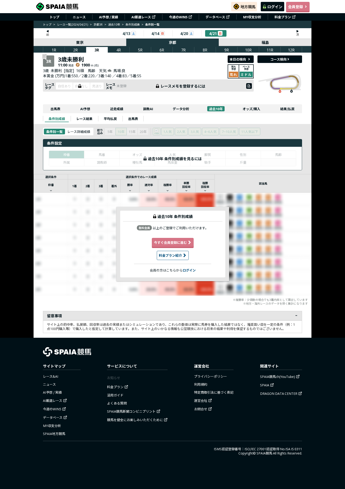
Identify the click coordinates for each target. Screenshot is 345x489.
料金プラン (283, 17)
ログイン (274, 6)
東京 (80, 42)
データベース (215, 17)
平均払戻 (110, 118)
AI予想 (85, 108)
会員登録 (295, 6)
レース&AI (50, 376)
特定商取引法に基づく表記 (214, 392)
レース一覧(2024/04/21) (72, 24)
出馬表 (55, 108)
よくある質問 (117, 403)
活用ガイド (115, 395)
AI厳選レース (141, 17)
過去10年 (114, 24)
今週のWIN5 (178, 17)
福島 (265, 42)
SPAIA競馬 (264, 453)
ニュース (79, 17)
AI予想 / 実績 (108, 17)
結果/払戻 (287, 108)
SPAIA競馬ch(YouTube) (277, 376)
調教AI (148, 108)
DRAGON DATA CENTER (278, 393)
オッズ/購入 (251, 108)
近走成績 (116, 108)
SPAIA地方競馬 (54, 433)
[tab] (57, 118)
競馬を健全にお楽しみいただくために (135, 420)
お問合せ (200, 409)
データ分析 (181, 108)
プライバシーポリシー (210, 376)
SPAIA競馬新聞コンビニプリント (131, 411)
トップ (54, 17)
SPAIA (264, 385)
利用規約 (200, 384)
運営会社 (200, 400)
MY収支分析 (252, 17)
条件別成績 (133, 24)
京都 (172, 42)
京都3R (98, 24)
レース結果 (84, 118)
